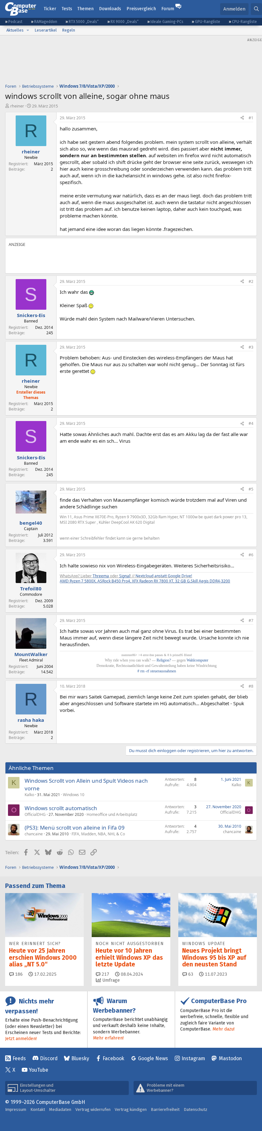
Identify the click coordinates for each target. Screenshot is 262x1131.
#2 (251, 281)
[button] (28, 30)
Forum (167, 8)
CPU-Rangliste (244, 21)
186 (18, 974)
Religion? (164, 660)
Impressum (15, 1109)
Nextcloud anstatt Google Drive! (163, 576)
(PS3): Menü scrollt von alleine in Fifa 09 (75, 827)
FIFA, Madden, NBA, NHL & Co (98, 834)
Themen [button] (85, 8)
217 (104, 974)
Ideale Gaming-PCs (166, 21)
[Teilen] (242, 118)
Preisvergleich (141, 8)
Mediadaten (60, 1109)
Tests (67, 8)
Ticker (50, 8)
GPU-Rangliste (207, 21)
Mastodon (230, 1058)
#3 (251, 347)
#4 (251, 423)
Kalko (29, 794)
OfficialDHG (35, 814)
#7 (251, 620)
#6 (251, 555)
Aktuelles (15, 30)
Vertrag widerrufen (93, 1109)
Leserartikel (46, 30)
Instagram (193, 1058)
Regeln (68, 30)
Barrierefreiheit (165, 1109)
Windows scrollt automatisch (61, 808)
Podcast (15, 21)
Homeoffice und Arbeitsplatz (112, 814)
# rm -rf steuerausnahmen (156, 671)
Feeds (19, 1058)
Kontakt (37, 1109)
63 (190, 974)
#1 (251, 118)
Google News (153, 1058)
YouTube (38, 1070)
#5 (251, 489)
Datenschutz (195, 1109)
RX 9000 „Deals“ (125, 21)
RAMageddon (45, 21)
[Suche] (256, 9)
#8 (251, 686)
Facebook (113, 1058)
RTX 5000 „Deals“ (84, 21)
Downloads (110, 8)
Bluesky (80, 1058)
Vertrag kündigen (131, 1109)
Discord (49, 1058)
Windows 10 (73, 794)
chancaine (34, 834)
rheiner (17, 106)
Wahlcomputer (197, 660)
